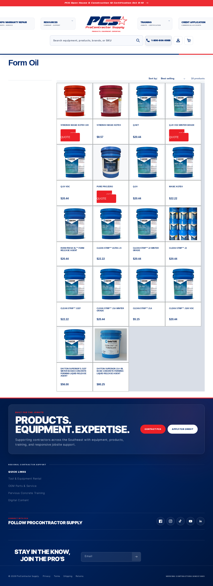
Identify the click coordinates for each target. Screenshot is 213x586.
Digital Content (18, 500)
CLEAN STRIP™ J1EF (71, 308)
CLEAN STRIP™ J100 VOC (181, 308)
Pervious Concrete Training (26, 493)
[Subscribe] (136, 556)
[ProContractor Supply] (106, 23)
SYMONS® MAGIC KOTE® (109, 125)
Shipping (67, 576)
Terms (57, 576)
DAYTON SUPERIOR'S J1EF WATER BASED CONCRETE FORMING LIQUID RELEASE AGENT (74, 372)
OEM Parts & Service (22, 485)
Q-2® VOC (65, 187)
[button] (58, 24)
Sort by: (153, 78)
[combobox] (96, 40)
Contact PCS (153, 429)
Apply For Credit (182, 429)
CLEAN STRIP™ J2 (178, 248)
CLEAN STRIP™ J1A (142, 308)
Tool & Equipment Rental (24, 478)
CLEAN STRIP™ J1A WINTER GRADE (110, 309)
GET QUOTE (68, 135)
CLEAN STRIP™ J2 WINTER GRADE (146, 249)
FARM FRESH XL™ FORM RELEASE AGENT (72, 249)
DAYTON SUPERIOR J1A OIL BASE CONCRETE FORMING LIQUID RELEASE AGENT (110, 371)
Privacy (47, 576)
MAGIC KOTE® (176, 187)
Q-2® (135, 187)
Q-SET (136, 125)
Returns (80, 576)
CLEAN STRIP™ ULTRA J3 (109, 248)
